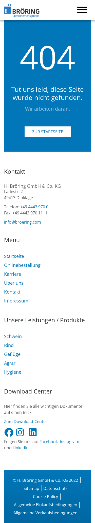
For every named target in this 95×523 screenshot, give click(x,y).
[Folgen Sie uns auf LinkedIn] (35, 432)
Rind (9, 345)
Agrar (9, 363)
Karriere (12, 274)
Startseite (14, 256)
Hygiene (12, 372)
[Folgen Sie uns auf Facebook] (9, 432)
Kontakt (12, 292)
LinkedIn (21, 448)
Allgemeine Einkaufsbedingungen (45, 504)
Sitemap (31, 488)
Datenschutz (55, 488)
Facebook (49, 441)
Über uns (14, 283)
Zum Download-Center (25, 421)
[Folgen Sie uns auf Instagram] (22, 432)
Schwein (13, 336)
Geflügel (13, 354)
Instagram (69, 441)
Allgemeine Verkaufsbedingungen (45, 513)
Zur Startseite (47, 132)
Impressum (16, 301)
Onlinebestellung (22, 265)
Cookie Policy (45, 496)
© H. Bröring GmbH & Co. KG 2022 (45, 480)
